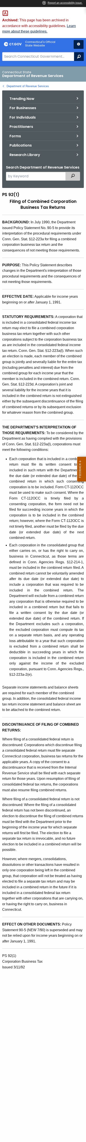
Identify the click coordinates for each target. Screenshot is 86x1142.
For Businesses (22, 107)
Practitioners (21, 126)
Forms (15, 136)
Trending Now (21, 98)
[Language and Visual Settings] (79, 44)
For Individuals (22, 117)
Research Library (24, 154)
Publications (20, 145)
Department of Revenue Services (28, 86)
